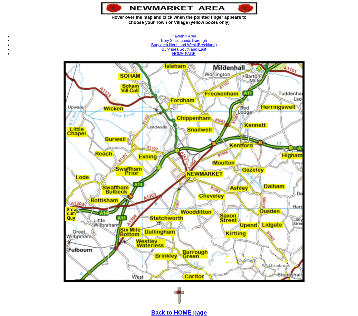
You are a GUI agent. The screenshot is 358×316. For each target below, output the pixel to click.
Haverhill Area (184, 36)
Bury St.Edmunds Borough (184, 40)
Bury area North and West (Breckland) (184, 45)
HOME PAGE (184, 54)
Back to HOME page (179, 312)
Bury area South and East (184, 49)
